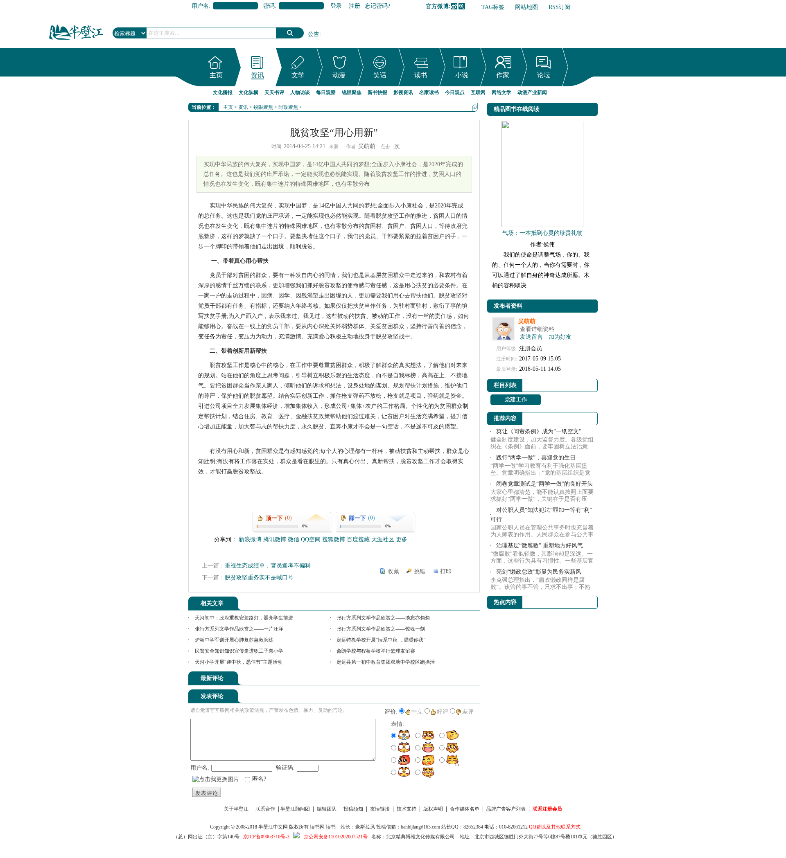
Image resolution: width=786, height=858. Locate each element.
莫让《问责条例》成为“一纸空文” (538, 431)
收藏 (393, 571)
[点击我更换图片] (215, 779)
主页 (216, 75)
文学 (298, 75)
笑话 (379, 75)
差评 (468, 712)
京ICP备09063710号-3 (266, 837)
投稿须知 (353, 809)
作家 (502, 75)
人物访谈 (300, 92)
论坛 (543, 75)
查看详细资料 (537, 329)
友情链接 (380, 809)
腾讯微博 (461, 6)
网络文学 (501, 92)
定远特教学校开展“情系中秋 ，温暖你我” (381, 640)
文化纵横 (248, 92)
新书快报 (377, 92)
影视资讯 (403, 92)
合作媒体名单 (464, 809)
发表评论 (206, 793)
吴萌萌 (526, 321)
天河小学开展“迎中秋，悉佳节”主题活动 (238, 662)
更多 (401, 539)
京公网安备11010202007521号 (336, 837)
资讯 (257, 75)
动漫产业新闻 (532, 92)
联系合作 (265, 809)
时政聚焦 (288, 107)
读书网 (317, 827)
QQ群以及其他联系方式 (554, 827)
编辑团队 (327, 809)
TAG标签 (492, 7)
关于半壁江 (236, 809)
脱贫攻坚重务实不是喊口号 (259, 577)
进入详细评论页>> (457, 679)
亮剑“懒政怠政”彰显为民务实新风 (538, 572)
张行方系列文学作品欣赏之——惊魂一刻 (381, 629)
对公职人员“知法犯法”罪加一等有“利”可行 (541, 514)
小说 (461, 75)
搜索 (290, 32)
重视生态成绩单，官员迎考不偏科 (268, 566)
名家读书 (429, 92)
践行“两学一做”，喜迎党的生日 (536, 458)
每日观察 (326, 92)
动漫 (339, 75)
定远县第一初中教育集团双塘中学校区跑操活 (386, 662)
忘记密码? (377, 6)
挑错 (419, 571)
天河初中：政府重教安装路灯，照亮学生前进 (244, 618)
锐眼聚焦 (351, 92)
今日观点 (455, 92)
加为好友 (560, 337)
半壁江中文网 (273, 827)
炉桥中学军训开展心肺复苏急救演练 (234, 640)
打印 (446, 571)
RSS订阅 (559, 7)
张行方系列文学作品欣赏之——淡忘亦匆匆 (383, 618)
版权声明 (433, 809)
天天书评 (274, 92)
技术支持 (406, 809)
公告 (313, 34)
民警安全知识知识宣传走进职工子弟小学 (239, 651)
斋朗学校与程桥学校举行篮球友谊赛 (376, 651)
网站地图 (526, 7)
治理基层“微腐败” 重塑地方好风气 (539, 546)
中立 (417, 712)
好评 (442, 712)
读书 (420, 75)
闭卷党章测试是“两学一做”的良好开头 (544, 484)
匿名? (259, 779)
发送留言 (531, 337)
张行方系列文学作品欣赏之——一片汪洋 (239, 629)
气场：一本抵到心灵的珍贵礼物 (542, 233)
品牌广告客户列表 (506, 809)
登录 (336, 6)
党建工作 (515, 399)
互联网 (478, 92)
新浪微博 (454, 6)
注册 (354, 6)
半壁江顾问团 (295, 809)
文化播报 (223, 92)
